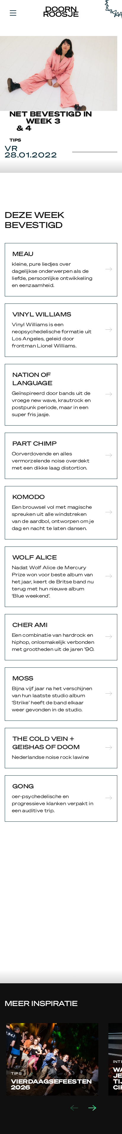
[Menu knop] (13, 12)
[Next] (97, 1108)
